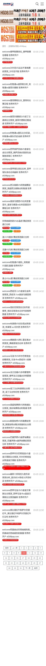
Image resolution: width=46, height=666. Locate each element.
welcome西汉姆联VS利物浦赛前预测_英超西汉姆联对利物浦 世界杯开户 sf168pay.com (16, 188)
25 (29, 563)
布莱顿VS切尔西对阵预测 (11, 334)
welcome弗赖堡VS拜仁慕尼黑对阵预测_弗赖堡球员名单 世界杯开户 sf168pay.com (16, 343)
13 (41, 553)
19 (34, 558)
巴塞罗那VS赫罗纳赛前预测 (12, 447)
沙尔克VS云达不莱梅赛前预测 (13, 78)
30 (21, 568)
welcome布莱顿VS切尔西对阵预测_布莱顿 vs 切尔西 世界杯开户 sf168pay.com (16, 327)
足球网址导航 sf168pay (17, 46)
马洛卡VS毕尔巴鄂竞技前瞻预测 (13, 366)
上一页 (15, 548)
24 (23, 563)
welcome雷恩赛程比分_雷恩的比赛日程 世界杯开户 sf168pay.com (16, 103)
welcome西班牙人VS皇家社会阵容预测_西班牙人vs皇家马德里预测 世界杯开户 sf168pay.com (16, 294)
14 (6, 558)
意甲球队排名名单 (9, 179)
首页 (4, 46)
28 (9, 568)
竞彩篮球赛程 (15, 240)
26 (34, 563)
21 (6, 563)
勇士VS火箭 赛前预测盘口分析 (15, 278)
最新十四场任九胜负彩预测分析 (13, 484)
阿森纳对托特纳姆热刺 (10, 540)
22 (12, 563)
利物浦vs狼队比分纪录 (10, 143)
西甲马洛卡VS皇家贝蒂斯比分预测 (14, 504)
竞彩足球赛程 (15, 228)
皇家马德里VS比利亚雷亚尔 (12, 215)
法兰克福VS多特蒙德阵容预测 (13, 382)
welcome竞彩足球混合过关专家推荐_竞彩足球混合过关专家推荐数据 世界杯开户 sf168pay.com (16, 310)
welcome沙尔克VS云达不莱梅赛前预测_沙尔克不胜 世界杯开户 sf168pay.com (16, 71)
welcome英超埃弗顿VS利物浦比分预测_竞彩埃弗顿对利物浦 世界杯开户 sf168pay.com (16, 408)
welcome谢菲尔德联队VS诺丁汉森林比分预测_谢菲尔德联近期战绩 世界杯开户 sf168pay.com (16, 120)
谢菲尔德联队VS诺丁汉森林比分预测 (15, 127)
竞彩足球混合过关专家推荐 (12, 318)
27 (40, 563)
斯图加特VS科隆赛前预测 (11, 431)
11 (30, 553)
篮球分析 (17, 244)
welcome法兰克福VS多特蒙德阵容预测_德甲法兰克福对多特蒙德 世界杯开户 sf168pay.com (16, 375)
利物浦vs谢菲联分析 (9, 94)
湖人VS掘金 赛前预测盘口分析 (15, 237)
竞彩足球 (6, 228)
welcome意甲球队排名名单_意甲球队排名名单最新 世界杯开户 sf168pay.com (16, 172)
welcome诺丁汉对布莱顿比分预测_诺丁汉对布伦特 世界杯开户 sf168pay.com (16, 392)
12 (35, 553)
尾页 (36, 568)
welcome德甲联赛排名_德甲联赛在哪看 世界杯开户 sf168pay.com (16, 55)
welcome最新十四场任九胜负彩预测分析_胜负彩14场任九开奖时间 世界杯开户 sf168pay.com (16, 477)
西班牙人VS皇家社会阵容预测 (13, 301)
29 (15, 568)
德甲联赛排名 (7, 62)
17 (23, 558)
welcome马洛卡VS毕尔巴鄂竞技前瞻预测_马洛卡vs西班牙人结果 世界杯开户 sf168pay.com (16, 359)
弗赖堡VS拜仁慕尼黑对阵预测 (13, 350)
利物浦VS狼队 (7, 272)
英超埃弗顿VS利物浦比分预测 (13, 415)
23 (17, 563)
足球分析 (17, 231)
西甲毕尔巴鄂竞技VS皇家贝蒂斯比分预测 (16, 467)
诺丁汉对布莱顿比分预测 (11, 399)
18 (29, 558)
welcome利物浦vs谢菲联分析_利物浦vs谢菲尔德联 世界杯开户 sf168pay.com (16, 87)
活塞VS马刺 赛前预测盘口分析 (15, 250)
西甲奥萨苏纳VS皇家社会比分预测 (14, 163)
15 (12, 558)
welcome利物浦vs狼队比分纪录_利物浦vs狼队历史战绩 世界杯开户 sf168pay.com (16, 136)
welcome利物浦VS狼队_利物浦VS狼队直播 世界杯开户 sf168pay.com (16, 265)
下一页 (28, 568)
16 (17, 558)
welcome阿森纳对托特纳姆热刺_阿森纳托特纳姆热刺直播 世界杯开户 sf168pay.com (16, 533)
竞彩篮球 (6, 240)
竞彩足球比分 (7, 231)
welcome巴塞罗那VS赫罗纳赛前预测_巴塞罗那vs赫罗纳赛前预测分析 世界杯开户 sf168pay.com (16, 440)
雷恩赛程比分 (7, 111)
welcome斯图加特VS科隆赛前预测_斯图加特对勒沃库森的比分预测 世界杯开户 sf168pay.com (16, 424)
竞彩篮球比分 (7, 244)
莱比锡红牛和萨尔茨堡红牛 (12, 524)
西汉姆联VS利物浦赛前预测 (12, 195)
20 (40, 558)
